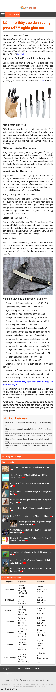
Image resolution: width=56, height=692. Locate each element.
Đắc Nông (41, 646)
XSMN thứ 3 (22, 604)
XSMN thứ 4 (22, 615)
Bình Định (40, 618)
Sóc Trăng (22, 610)
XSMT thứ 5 (41, 625)
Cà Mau (21, 586)
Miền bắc (9, 582)
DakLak (40, 598)
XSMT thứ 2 (41, 592)
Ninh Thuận (41, 632)
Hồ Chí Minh (22, 588)
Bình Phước (22, 640)
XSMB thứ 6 (9, 632)
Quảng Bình (41, 620)
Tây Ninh (21, 623)
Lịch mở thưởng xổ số (11, 578)
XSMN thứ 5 (22, 625)
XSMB (8, 14)
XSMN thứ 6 (22, 636)
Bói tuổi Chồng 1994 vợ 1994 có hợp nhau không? (30, 516)
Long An (21, 647)
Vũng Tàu (21, 601)
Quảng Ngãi (41, 641)
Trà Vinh (21, 631)
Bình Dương (22, 629)
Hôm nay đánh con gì (11, 456)
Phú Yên (40, 587)
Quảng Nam (41, 600)
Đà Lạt (20, 659)
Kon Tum (40, 655)
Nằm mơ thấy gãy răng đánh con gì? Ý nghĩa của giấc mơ (28, 435)
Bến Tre (21, 599)
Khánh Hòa (41, 608)
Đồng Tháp (22, 591)
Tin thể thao (7, 674)
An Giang (21, 618)
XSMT (37, 668)
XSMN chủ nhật (24, 662)
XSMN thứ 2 (22, 593)
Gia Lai (39, 630)
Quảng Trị (40, 623)
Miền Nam (22, 582)
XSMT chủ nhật (42, 663)
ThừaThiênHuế (42, 589)
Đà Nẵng (40, 611)
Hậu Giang (22, 642)
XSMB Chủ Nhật (10, 658)
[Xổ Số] (28, 11)
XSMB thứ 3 (9, 600)
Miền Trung (41, 582)
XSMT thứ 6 (41, 635)
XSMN (16, 14)
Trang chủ (6, 668)
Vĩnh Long (22, 634)
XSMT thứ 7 (41, 648)
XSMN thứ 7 (22, 650)
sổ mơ (41, 80)
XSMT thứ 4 (41, 613)
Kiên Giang (22, 654)
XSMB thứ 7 (9, 644)
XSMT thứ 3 (41, 602)
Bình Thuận (22, 620)
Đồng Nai (21, 612)
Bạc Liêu (21, 596)
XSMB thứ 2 (9, 589)
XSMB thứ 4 (9, 611)
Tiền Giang (22, 657)
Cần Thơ (21, 607)
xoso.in (20, 54)
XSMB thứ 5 (9, 622)
